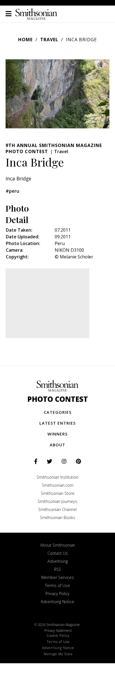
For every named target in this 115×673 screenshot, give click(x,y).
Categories (57, 412)
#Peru (12, 191)
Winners (57, 434)
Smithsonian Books (57, 517)
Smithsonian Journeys (57, 501)
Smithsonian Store (58, 493)
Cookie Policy (58, 635)
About (57, 444)
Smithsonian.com (57, 485)
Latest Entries (57, 423)
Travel (49, 39)
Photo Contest (57, 399)
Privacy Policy (57, 593)
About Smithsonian (57, 545)
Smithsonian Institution (57, 477)
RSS (57, 569)
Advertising (57, 561)
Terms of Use (57, 585)
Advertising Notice (57, 601)
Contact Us (57, 553)
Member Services (57, 577)
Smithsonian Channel (57, 509)
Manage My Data (58, 654)
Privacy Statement (58, 630)
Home (25, 39)
